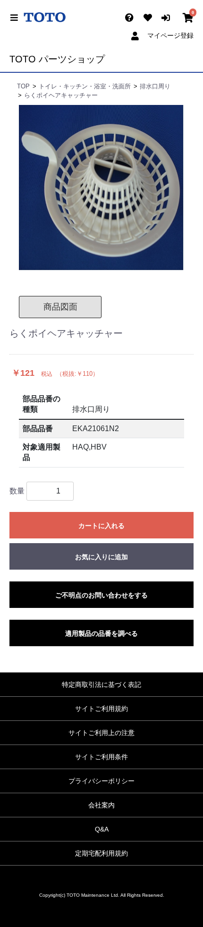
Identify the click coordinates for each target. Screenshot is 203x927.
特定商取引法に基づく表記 (101, 684)
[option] (101, 187)
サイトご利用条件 (101, 757)
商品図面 (60, 307)
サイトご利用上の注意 (101, 732)
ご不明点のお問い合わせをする (101, 595)
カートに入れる (101, 525)
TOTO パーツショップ (57, 59)
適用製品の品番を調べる (101, 633)
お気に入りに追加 (101, 557)
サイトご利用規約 (101, 708)
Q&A (102, 829)
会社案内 (101, 805)
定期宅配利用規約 (101, 853)
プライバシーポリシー (101, 781)
